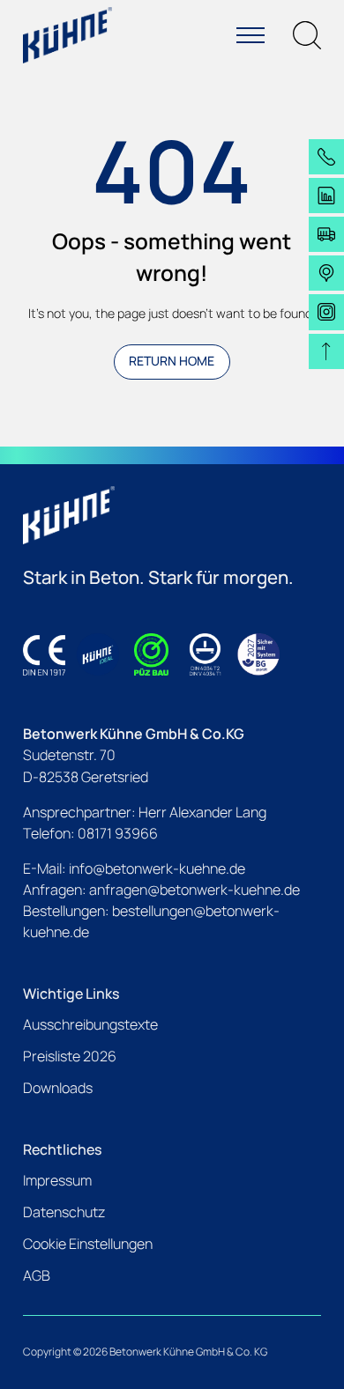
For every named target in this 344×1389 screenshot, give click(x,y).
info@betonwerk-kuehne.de (157, 868)
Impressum (57, 1180)
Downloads (58, 1087)
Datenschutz (64, 1212)
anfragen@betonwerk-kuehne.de (194, 889)
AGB (36, 1275)
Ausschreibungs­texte (90, 1024)
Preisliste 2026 (69, 1056)
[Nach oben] (326, 351)
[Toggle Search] (307, 35)
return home (171, 360)
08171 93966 (118, 833)
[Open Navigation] (250, 35)
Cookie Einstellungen (88, 1243)
